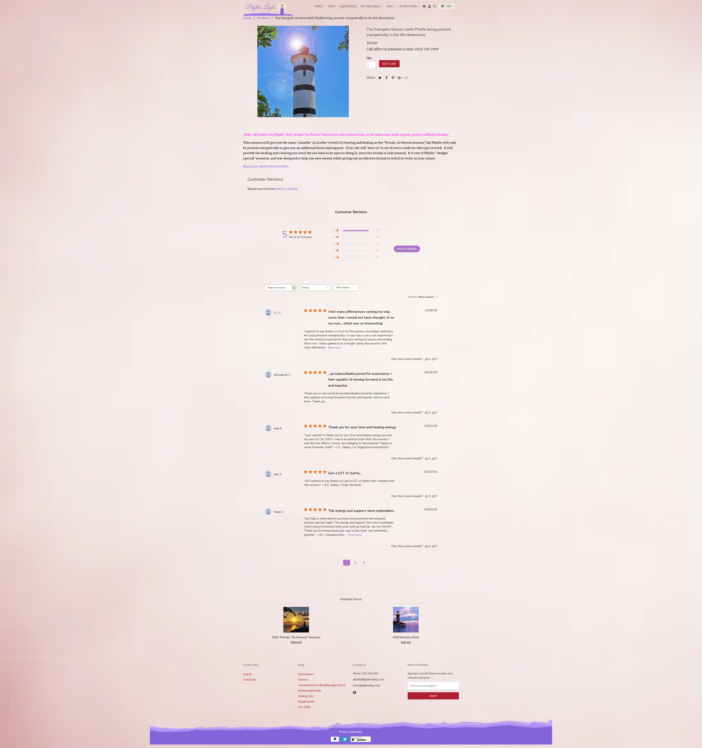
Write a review (287, 189)
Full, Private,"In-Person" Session (310, 134)
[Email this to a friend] (405, 78)
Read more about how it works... (266, 166)
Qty (369, 58)
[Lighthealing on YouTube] (424, 7)
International (409, 6)
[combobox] (315, 287)
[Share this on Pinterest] (392, 78)
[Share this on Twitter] (379, 78)
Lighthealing (355, 731)
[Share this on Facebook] (386, 78)
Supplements (306, 701)
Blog (391, 6)
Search (247, 674)
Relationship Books (309, 690)
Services (303, 679)
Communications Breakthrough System (322, 685)
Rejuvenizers (306, 674)
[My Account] (429, 7)
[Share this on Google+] (399, 78)
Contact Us (249, 679)
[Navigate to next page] (364, 563)
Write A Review (407, 249)
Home (319, 6)
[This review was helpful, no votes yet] (426, 359)
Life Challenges (372, 6)
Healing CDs (305, 696)
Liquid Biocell (348, 6)
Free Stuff (304, 707)
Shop (332, 6)
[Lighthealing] (268, 8)
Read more (334, 347)
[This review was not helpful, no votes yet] (433, 359)
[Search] (435, 7)
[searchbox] (277, 288)
